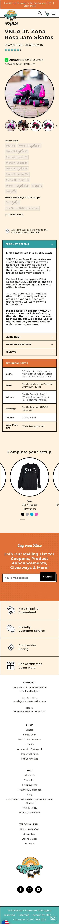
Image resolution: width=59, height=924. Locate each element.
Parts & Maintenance (29, 739)
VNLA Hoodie (29, 505)
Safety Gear (29, 734)
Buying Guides (30, 838)
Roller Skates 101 (29, 829)
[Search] (40, 13)
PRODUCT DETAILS (17, 244)
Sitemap (24, 915)
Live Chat (53, 918)
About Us (30, 775)
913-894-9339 (29, 697)
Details (35, 232)
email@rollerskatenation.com (29, 701)
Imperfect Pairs (29, 754)
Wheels (29, 744)
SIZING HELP (13, 337)
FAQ (29, 794)
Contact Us (29, 780)
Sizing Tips (29, 834)
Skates (29, 730)
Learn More (29, 6)
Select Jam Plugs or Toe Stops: (23, 197)
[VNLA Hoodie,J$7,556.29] (29, 477)
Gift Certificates (29, 758)
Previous (2, 126)
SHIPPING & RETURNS (18, 344)
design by (39, 915)
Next (56, 126)
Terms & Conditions (29, 812)
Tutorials (29, 843)
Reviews (11, 352)
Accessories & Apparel (29, 749)
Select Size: (11, 140)
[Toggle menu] (53, 13)
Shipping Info (29, 785)
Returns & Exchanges (29, 789)
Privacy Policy (29, 807)
